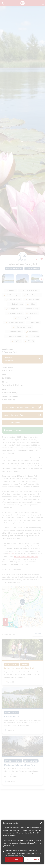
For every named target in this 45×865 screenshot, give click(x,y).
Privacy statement (9, 835)
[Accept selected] (40, 823)
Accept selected (32, 859)
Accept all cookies (13, 859)
